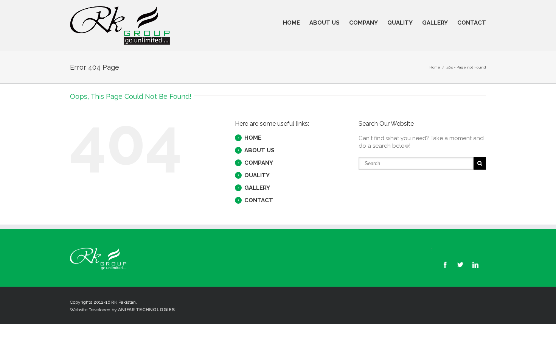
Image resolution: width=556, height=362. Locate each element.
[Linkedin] (475, 265)
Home (434, 67)
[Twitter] (460, 265)
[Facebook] (445, 265)
